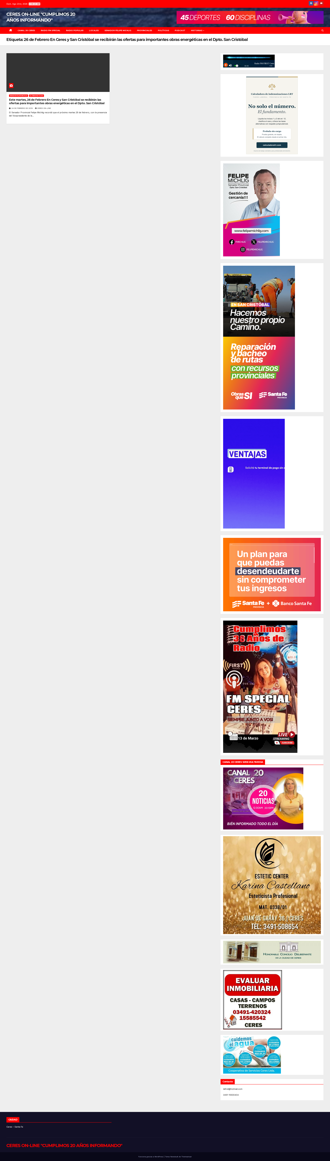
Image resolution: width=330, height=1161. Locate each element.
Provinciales (144, 30)
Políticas (163, 30)
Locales (94, 30)
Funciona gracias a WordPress (151, 1157)
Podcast (180, 30)
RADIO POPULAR (75, 30)
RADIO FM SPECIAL (50, 30)
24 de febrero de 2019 (22, 108)
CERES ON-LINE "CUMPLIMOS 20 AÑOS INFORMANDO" (64, 1145)
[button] (322, 30)
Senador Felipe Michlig (118, 30)
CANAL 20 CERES (26, 30)
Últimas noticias (36, 95)
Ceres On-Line (44, 108)
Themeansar (186, 1157)
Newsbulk (174, 1157)
